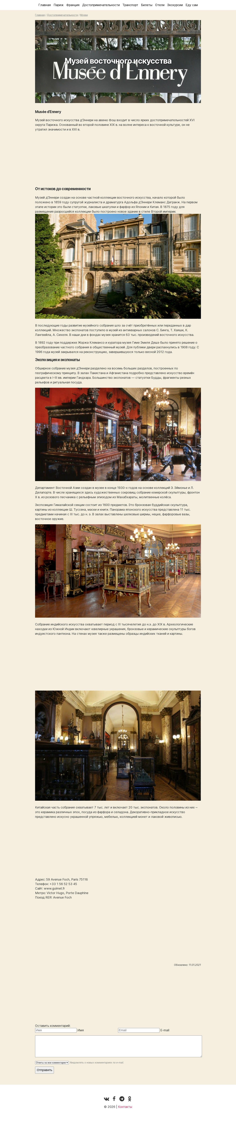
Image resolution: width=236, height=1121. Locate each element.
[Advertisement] (118, 159)
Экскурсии (175, 5)
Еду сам (192, 5)
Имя (80, 1030)
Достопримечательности (101, 5)
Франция (72, 5)
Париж (59, 5)
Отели (159, 5)
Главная (44, 5)
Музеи (84, 14)
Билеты (146, 5)
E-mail (164, 1030)
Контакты (125, 1107)
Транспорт (130, 5)
